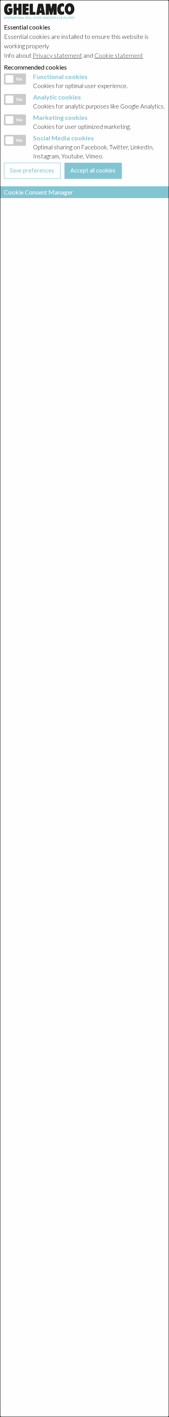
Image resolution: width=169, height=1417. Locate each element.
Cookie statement (118, 55)
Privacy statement (57, 55)
